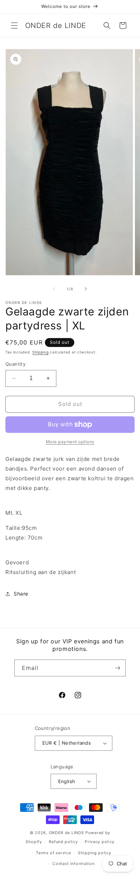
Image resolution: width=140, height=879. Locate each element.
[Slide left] (54, 289)
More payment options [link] (70, 441)
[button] (14, 25)
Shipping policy (94, 852)
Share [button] (21, 594)
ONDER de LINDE (66, 832)
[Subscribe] (117, 668)
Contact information (73, 863)
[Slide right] (86, 289)
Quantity (15, 364)
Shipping (40, 352)
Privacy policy (100, 841)
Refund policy (63, 841)
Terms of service (53, 852)
